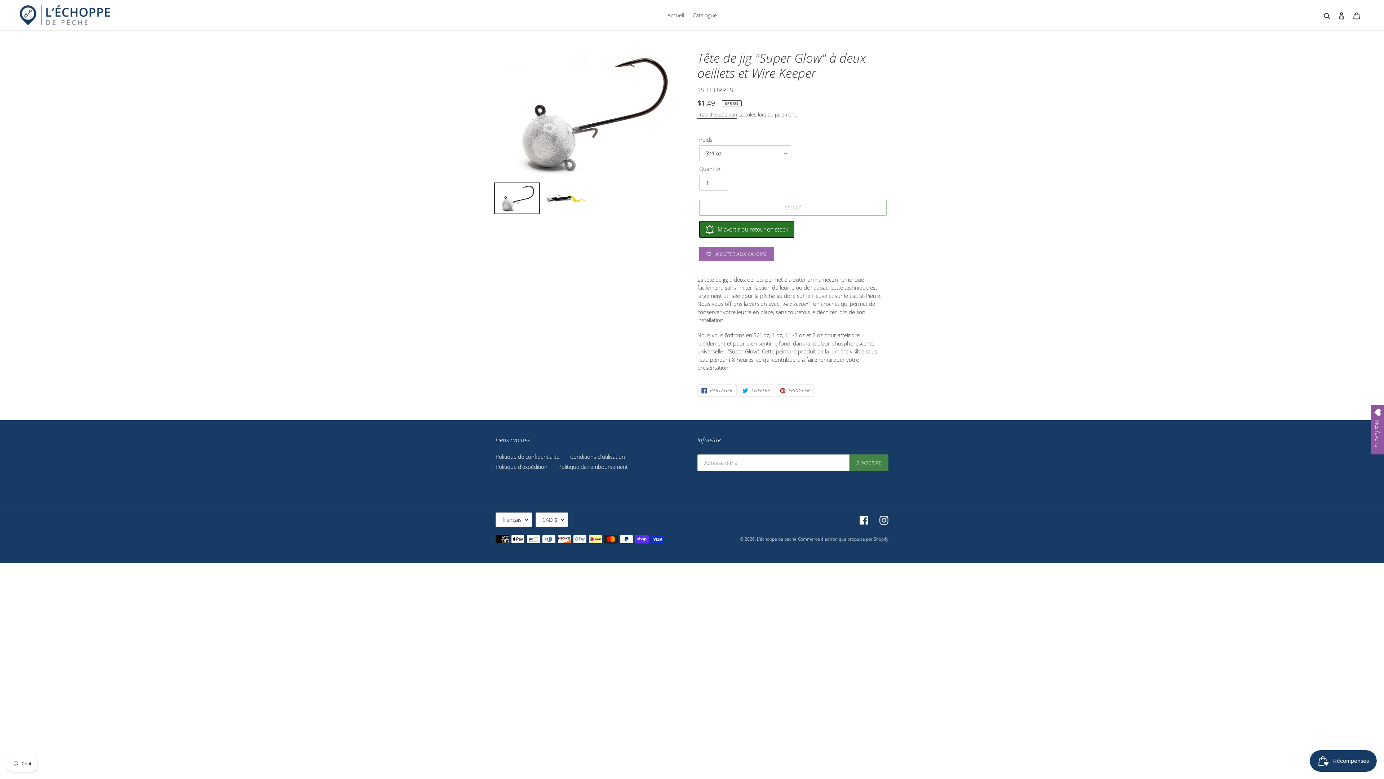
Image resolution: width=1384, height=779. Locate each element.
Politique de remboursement (593, 466)
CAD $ (550, 519)
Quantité (709, 168)
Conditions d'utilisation (597, 456)
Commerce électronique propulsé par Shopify (843, 539)
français (512, 519)
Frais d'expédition (717, 114)
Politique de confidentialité (527, 456)
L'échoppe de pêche (777, 539)
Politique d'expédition (521, 466)
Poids (706, 139)
